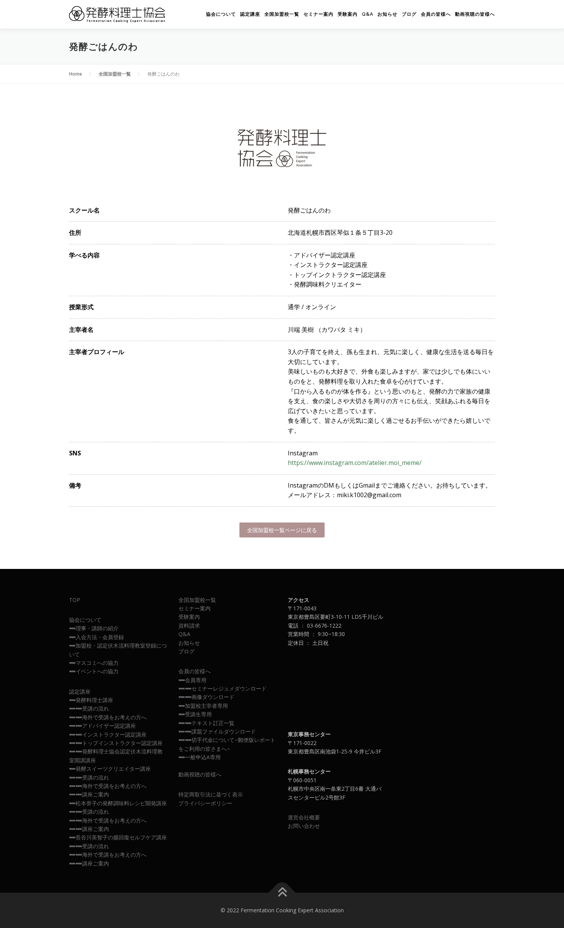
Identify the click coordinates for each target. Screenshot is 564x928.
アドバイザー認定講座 (109, 725)
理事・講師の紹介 (97, 628)
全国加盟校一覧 (281, 14)
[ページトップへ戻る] (282, 893)
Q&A (367, 14)
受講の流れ (95, 708)
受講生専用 (198, 714)
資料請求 (189, 625)
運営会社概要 (304, 817)
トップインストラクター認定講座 (122, 743)
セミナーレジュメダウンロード (229, 688)
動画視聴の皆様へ (475, 14)
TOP (74, 599)
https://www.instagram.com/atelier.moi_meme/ (355, 462)
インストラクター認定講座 (114, 734)
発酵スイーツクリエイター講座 (113, 768)
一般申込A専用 (203, 757)
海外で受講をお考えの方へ (114, 717)
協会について (221, 14)
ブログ (409, 14)
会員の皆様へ (436, 14)
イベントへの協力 (97, 671)
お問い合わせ (304, 825)
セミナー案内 (318, 14)
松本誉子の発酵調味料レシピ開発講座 (121, 803)
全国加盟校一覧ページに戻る (282, 530)
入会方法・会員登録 (100, 637)
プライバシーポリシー (205, 803)
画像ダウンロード (212, 697)
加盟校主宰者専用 (206, 705)
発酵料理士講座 (94, 700)
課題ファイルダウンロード (223, 731)
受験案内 (348, 14)
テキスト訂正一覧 (212, 723)
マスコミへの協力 (97, 662)
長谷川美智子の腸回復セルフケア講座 (121, 837)
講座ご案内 (95, 794)
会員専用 (195, 680)
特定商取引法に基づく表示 (210, 794)
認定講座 (250, 14)
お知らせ (387, 14)
